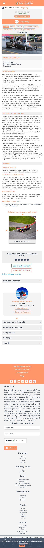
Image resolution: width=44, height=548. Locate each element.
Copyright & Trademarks (22, 483)
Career (23, 460)
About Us (23, 456)
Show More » (22, 32)
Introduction (9, 62)
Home (6, 8)
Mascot (23, 462)
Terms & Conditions (23, 480)
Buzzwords (8, 29)
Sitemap (22, 501)
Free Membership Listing (22, 366)
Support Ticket (23, 526)
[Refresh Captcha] (13, 441)
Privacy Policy (23, 543)
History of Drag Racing (13, 64)
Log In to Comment (21, 266)
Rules (12, 26)
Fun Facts (18, 29)
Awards (23, 514)
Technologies (29, 29)
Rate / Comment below (22, 16)
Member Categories (22, 369)
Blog (22, 376)
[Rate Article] (27, 260)
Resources (23, 495)
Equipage (23, 516)
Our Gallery (22, 497)
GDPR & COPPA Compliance (23, 485)
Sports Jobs (23, 499)
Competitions (23, 510)
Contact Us (23, 458)
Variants (8, 66)
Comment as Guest (21, 270)
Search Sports (14, 8)
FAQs (22, 530)
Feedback (23, 533)
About (6, 26)
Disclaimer (23, 487)
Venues (19, 26)
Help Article (22, 528)
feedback (15, 206)
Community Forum (22, 531)
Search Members (22, 373)
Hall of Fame (23, 472)
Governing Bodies (31, 26)
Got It (22, 545)
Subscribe (12, 448)
